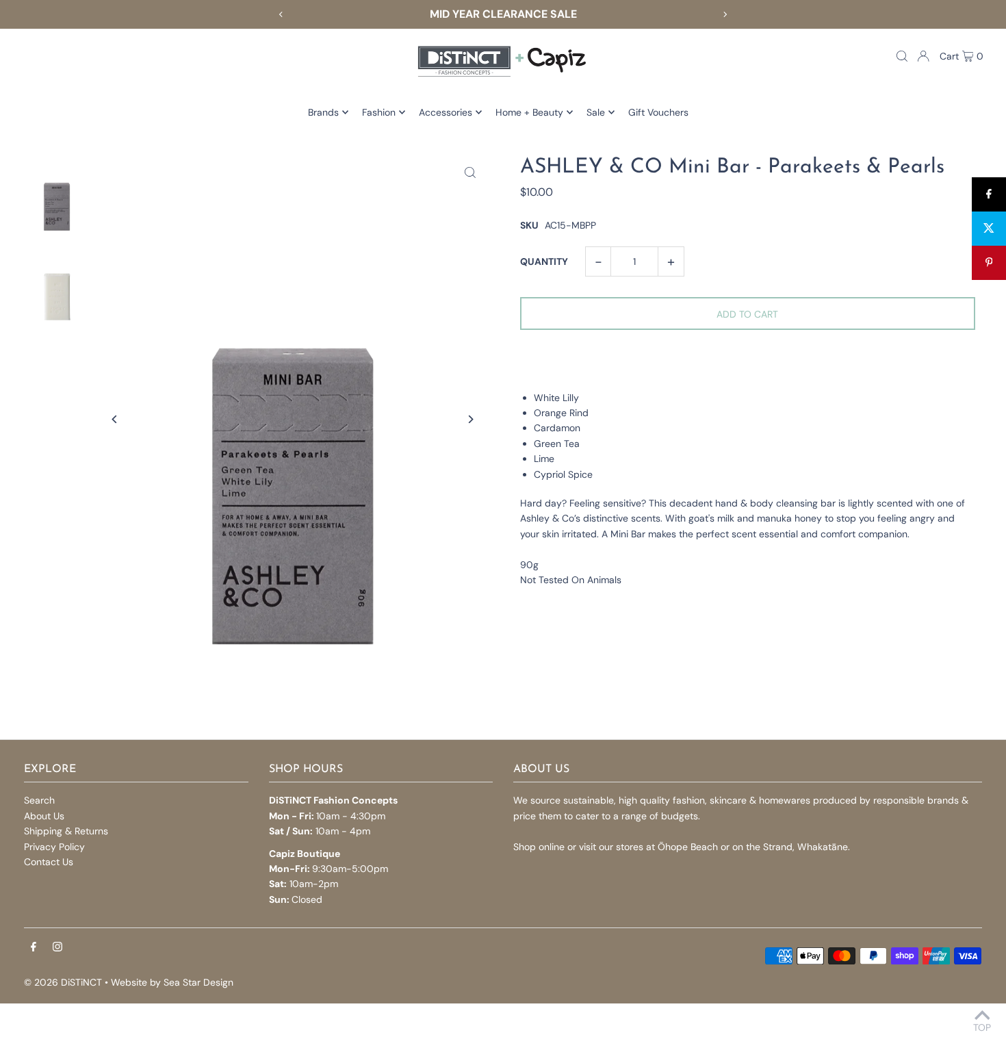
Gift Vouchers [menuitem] (658, 112)
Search (39, 800)
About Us (44, 816)
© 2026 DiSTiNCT (63, 982)
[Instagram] (57, 947)
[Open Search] (902, 56)
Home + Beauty (529, 112)
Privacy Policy (54, 847)
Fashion (379, 112)
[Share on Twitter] (989, 229)
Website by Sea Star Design (172, 982)
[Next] (725, 14)
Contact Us (48, 862)
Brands (323, 112)
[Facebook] (33, 947)
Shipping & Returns (66, 831)
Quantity (544, 261)
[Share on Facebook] (989, 194)
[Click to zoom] (470, 172)
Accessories (445, 112)
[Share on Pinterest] (989, 263)
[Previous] (281, 14)
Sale (595, 112)
